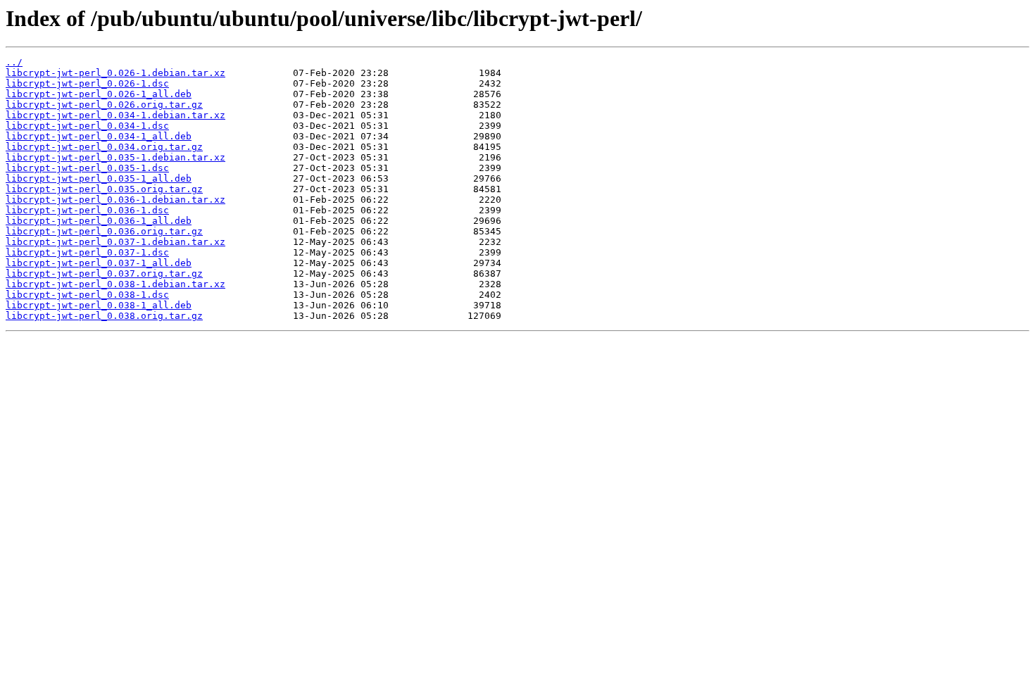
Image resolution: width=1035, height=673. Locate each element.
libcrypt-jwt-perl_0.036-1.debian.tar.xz (115, 199)
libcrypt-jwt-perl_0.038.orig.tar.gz (104, 315)
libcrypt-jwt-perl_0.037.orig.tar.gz (104, 273)
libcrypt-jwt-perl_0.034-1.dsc (87, 125)
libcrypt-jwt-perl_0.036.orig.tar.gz (104, 231)
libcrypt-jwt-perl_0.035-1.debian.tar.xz (115, 157)
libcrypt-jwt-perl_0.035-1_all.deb (99, 178)
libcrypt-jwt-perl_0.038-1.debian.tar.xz (115, 284)
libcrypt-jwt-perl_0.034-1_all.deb (99, 136)
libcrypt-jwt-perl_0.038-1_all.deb (99, 305)
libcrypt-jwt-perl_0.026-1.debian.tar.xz (115, 73)
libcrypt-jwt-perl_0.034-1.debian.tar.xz (115, 115)
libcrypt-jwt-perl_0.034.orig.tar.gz (104, 146)
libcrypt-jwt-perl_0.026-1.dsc (87, 83)
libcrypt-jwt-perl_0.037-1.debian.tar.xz (115, 242)
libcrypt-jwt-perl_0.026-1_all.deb (99, 94)
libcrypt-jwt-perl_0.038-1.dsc (87, 294)
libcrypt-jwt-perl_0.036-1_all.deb (99, 220)
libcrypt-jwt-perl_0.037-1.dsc (87, 252)
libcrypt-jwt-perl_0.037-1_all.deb (99, 263)
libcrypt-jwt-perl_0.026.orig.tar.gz (104, 104)
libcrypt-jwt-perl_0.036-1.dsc (87, 210)
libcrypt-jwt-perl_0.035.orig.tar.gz (104, 189)
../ (14, 62)
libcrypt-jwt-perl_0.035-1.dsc (87, 168)
